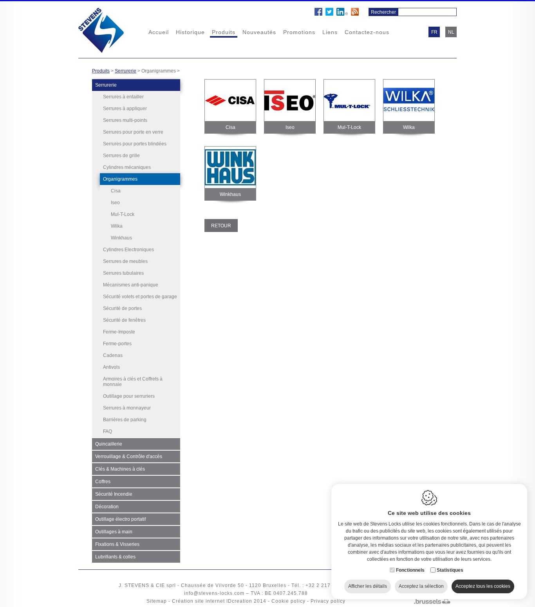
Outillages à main (113, 532)
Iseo (115, 202)
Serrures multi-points (125, 120)
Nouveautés (259, 32)
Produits (223, 32)
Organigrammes (120, 179)
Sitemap (156, 601)
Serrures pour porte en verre (133, 132)
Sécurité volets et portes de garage (140, 296)
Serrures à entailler (123, 97)
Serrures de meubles (125, 261)
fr (434, 32)
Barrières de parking (124, 419)
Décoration (107, 506)
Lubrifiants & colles (115, 557)
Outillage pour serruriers (129, 396)
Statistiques (450, 570)
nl (451, 32)
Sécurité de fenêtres (124, 320)
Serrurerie (125, 71)
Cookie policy (288, 601)
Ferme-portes (117, 343)
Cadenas (113, 355)
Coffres (102, 481)
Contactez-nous (367, 32)
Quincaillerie (108, 444)
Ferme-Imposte (119, 332)
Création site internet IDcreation (212, 601)
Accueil (158, 32)
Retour (221, 225)
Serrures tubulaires (123, 273)
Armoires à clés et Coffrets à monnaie (133, 381)
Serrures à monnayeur (127, 408)
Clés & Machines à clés (120, 469)
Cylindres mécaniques (127, 167)
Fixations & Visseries (117, 544)
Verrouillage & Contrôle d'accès (128, 456)
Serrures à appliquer (125, 108)
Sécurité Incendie (113, 494)
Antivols (111, 367)
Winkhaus (121, 238)
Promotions (299, 32)
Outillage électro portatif (120, 519)
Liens (330, 32)
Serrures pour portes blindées (134, 144)
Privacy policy (328, 601)
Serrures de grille (121, 155)
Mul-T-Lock (122, 214)
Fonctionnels (410, 570)
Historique (190, 32)
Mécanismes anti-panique (130, 285)
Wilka (117, 226)
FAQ (107, 431)
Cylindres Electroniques (128, 249)
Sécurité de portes (122, 308)
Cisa (116, 191)
